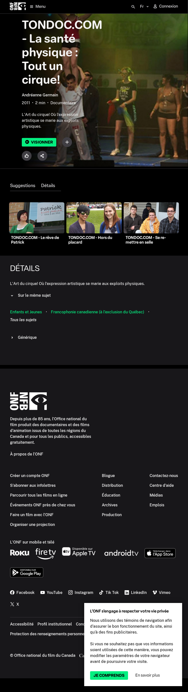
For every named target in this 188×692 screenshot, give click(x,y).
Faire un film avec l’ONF (32, 514)
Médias (156, 495)
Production (112, 514)
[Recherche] (133, 7)
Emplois (157, 505)
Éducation (111, 495)
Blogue (108, 475)
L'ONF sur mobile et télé (32, 542)
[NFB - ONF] (18, 6)
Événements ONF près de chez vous (42, 505)
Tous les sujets (23, 320)
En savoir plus (147, 675)
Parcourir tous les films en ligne (38, 495)
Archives (110, 505)
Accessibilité (22, 624)
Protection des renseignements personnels (49, 634)
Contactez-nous (164, 475)
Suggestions (22, 185)
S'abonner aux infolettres (33, 485)
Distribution (112, 485)
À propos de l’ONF (26, 454)
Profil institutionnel (54, 624)
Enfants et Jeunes (26, 312)
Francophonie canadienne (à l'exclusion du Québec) (97, 312)
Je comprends (109, 675)
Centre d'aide (162, 485)
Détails (48, 185)
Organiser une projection (32, 524)
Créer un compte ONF (30, 475)
